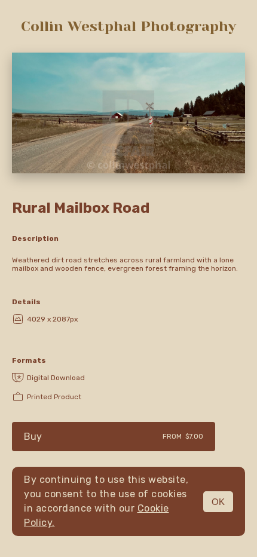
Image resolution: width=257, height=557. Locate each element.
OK (218, 502)
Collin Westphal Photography (128, 26)
